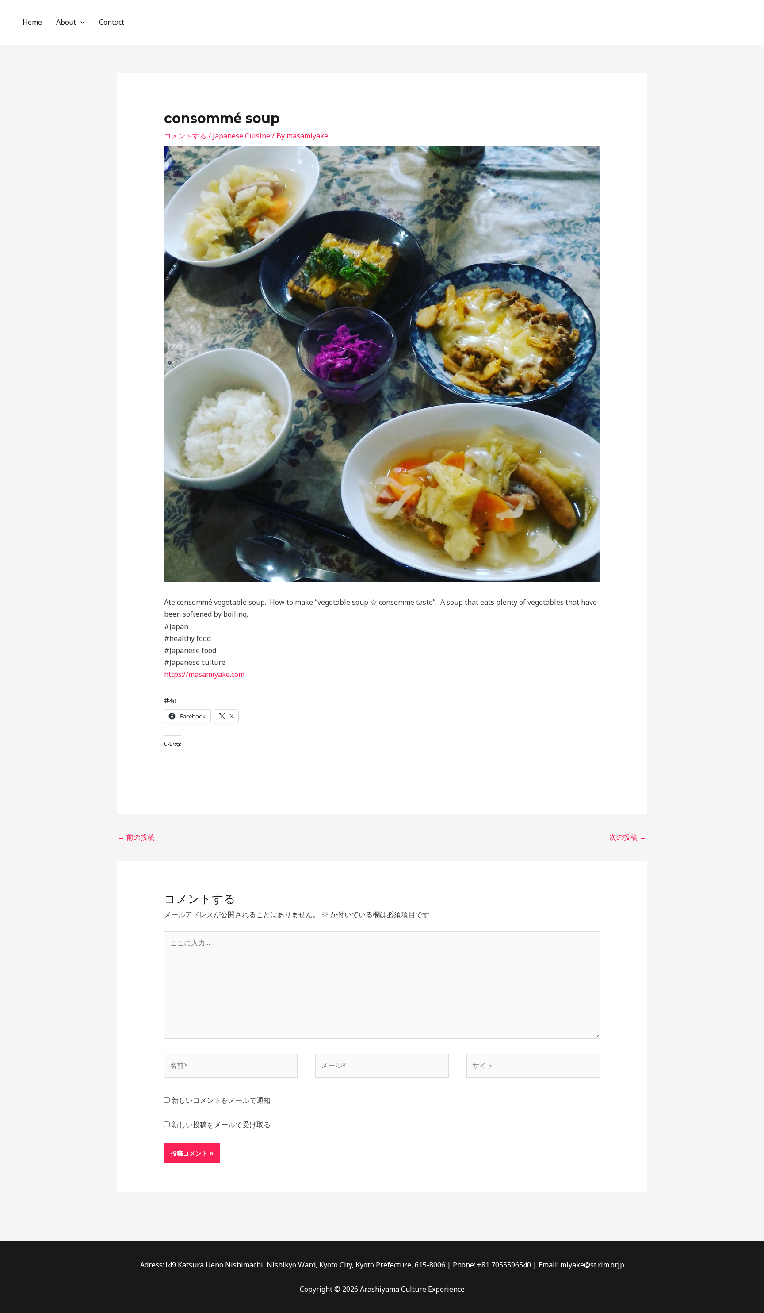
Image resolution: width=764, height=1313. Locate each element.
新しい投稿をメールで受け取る (221, 1124)
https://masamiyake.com (204, 674)
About (66, 22)
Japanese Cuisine (241, 136)
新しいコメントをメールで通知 (221, 1100)
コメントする (185, 136)
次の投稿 (627, 837)
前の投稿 (136, 837)
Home (32, 22)
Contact (111, 22)
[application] (80, 22)
